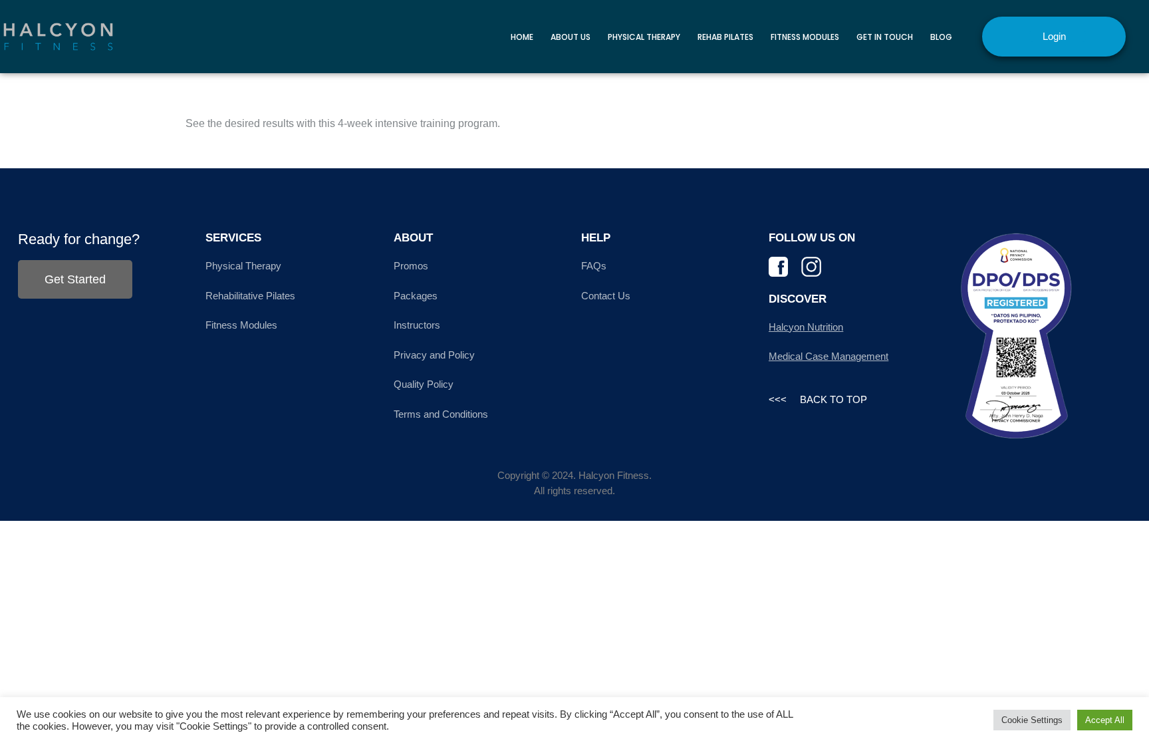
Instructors (417, 325)
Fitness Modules (805, 37)
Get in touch (884, 37)
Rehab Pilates (725, 37)
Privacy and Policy (434, 355)
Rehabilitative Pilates (250, 295)
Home (522, 37)
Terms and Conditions (441, 414)
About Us (570, 37)
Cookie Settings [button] (1032, 720)
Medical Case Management (828, 356)
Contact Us (605, 295)
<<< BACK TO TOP (818, 399)
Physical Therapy (644, 37)
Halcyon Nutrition (806, 327)
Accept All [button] (1104, 720)
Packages (416, 295)
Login (1054, 36)
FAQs (593, 265)
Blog (941, 37)
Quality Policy (423, 384)
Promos (411, 265)
